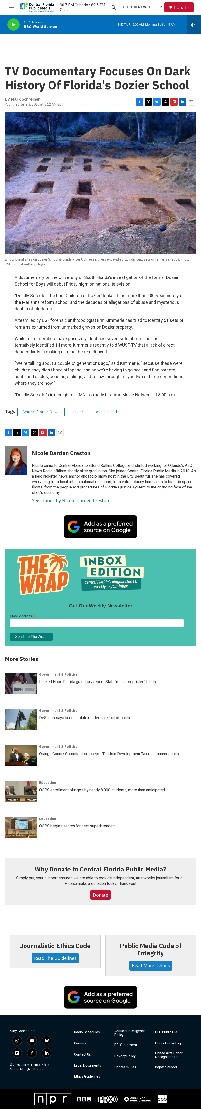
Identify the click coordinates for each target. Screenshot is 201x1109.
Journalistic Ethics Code (55, 945)
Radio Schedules (87, 1032)
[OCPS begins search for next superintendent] (21, 827)
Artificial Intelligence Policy (130, 1033)
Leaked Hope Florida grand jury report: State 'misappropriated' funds (97, 681)
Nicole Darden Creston (61, 453)
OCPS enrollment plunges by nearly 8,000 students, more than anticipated (102, 790)
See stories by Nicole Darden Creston (70, 500)
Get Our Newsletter (142, 7)
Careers (80, 1043)
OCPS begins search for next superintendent (77, 826)
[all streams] (194, 24)
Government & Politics (58, 674)
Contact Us (82, 1054)
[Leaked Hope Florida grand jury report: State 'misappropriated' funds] (21, 683)
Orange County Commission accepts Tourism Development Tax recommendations (109, 754)
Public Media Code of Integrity (151, 949)
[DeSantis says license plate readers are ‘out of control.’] (21, 719)
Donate (181, 7)
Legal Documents (87, 1065)
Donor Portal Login (169, 1043)
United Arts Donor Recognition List (169, 1055)
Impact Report (166, 1067)
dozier (77, 412)
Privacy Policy (125, 1056)
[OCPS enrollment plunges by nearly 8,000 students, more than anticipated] (21, 791)
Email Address (22, 616)
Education (47, 782)
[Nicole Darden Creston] (16, 460)
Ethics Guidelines (87, 1076)
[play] (13, 24)
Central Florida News (41, 412)
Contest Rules (125, 1067)
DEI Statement (125, 1045)
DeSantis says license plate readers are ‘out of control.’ (86, 717)
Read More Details (151, 965)
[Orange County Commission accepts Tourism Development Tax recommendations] (21, 755)
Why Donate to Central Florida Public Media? (100, 869)
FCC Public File (166, 1032)
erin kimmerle (108, 412)
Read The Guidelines (55, 958)
